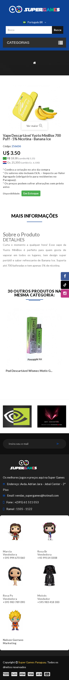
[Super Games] (34, 9)
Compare (17, 378)
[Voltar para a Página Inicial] (34, 62)
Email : (11, 495)
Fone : (10, 502)
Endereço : (13, 484)
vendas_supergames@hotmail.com (37, 495)
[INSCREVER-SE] (57, 444)
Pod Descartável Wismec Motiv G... (29, 370)
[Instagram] (65, 293)
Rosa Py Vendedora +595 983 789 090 (14, 599)
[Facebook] (65, 276)
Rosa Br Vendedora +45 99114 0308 (47, 555)
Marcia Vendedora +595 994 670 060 (14, 555)
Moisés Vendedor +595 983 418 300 (48, 599)
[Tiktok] (65, 285)
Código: (7, 146)
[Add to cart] (9, 378)
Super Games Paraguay (32, 662)
